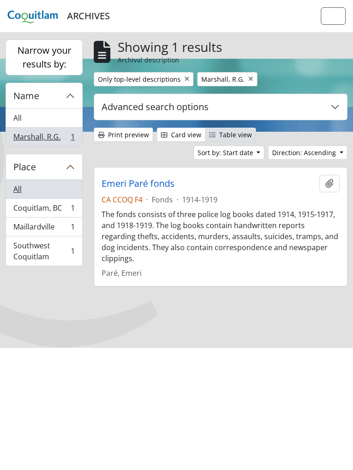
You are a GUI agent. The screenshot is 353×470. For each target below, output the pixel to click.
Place (24, 167)
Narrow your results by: (44, 57)
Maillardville (44, 229)
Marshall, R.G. (44, 139)
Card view (185, 134)
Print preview (127, 134)
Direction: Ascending (305, 152)
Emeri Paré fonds (138, 183)
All (17, 118)
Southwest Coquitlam (44, 251)
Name (26, 96)
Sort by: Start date (226, 152)
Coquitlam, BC (44, 210)
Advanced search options (155, 107)
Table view (234, 134)
